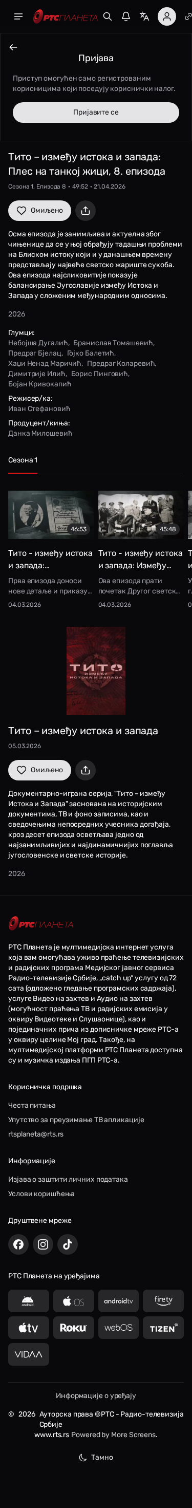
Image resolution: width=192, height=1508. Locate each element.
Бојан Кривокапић (39, 384)
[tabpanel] (96, 546)
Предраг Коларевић (121, 363)
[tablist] (96, 464)
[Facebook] (18, 1244)
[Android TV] (118, 1301)
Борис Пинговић (100, 373)
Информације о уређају (96, 1395)
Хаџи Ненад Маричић (44, 363)
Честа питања (32, 1105)
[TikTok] (67, 1244)
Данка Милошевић (40, 433)
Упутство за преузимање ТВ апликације (76, 1119)
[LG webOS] (118, 1327)
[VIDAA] (28, 1354)
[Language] (144, 16)
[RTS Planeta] (65, 17)
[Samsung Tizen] (163, 1327)
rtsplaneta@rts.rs (35, 1134)
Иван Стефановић (39, 408)
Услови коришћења (41, 1193)
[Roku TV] (73, 1327)
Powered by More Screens (113, 1434)
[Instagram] (43, 1244)
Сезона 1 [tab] (22, 460)
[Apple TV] (28, 1327)
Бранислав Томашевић (113, 343)
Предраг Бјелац (34, 353)
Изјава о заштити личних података (68, 1179)
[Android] (28, 1301)
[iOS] (73, 1301)
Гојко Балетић (91, 353)
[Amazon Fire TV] (163, 1301)
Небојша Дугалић (38, 343)
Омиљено (47, 210)
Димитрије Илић (37, 373)
